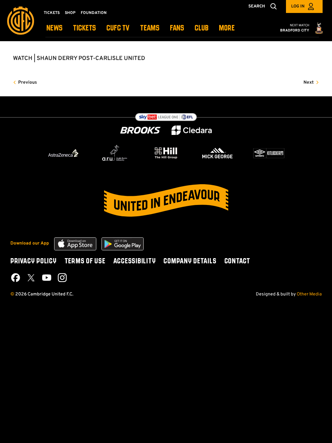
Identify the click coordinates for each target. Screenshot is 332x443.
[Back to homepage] (20, 20)
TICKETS (84, 28)
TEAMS (150, 28)
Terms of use (85, 261)
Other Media (309, 294)
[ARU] (115, 153)
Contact (237, 261)
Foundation (94, 13)
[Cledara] (192, 130)
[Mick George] (217, 153)
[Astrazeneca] (63, 153)
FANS (177, 28)
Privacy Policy (33, 261)
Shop (70, 13)
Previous (27, 82)
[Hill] (166, 153)
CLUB (201, 28)
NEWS (54, 28)
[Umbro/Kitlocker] (269, 153)
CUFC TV (118, 28)
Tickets (52, 13)
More (227, 28)
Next (308, 82)
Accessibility (134, 261)
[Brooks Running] (140, 130)
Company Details (189, 261)
